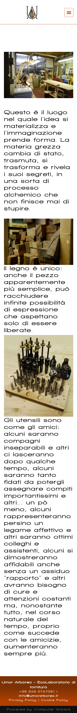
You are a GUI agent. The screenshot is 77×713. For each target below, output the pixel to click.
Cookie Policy (54, 700)
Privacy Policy (23, 700)
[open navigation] (68, 12)
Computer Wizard (52, 709)
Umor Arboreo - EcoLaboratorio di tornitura (38, 684)
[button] (9, 75)
